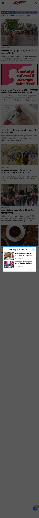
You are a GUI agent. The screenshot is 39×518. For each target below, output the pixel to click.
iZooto (33, 269)
